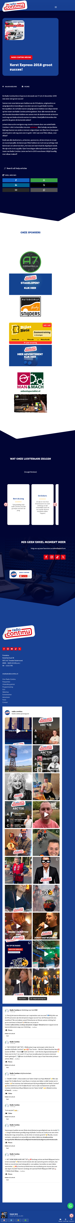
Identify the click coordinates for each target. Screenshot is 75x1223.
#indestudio (53, 1139)
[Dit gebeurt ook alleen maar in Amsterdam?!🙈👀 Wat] (18, 730)
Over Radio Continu (9, 679)
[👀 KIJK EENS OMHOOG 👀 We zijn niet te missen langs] (18, 758)
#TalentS (8, 1090)
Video (10, 1093)
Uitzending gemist (8, 684)
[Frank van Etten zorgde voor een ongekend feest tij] (18, 926)
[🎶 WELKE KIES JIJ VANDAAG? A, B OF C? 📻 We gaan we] (18, 814)
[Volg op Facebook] (46, 557)
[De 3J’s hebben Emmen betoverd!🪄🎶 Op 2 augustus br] (18, 981)
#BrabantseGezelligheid (23, 1139)
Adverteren (6, 697)
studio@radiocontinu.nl (10, 674)
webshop (33, 127)
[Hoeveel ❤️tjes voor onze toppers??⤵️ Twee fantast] (46, 981)
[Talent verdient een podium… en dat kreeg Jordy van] (46, 926)
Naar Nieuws (11, 87)
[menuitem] (4, 1220)
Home (26, 87)
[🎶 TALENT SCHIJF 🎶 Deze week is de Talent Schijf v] (46, 814)
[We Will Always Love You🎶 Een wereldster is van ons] (18, 786)
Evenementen (7, 695)
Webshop (5, 692)
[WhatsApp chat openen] (70, 1206)
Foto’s (4, 700)
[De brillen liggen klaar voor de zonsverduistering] (46, 870)
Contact (5, 702)
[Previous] (6, 504)
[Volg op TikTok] (57, 557)
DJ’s (3, 689)
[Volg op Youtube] (11, 648)
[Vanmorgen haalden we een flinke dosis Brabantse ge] (18, 842)
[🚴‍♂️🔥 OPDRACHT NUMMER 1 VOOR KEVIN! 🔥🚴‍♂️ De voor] (46, 786)
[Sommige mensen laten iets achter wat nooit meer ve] (46, 758)
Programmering (7, 687)
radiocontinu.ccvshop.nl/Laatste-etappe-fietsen (26, 1025)
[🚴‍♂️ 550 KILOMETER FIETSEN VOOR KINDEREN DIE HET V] (46, 842)
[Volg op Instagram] (51, 557)
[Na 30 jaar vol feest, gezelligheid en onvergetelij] (46, 953)
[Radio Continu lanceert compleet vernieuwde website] (18, 953)
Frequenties (6, 682)
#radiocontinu (48, 1137)
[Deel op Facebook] (15, 180)
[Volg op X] (63, 557)
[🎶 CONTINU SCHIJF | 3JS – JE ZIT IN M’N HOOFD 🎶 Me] (18, 898)
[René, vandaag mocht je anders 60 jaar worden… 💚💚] (18, 870)
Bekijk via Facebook (10, 1033)
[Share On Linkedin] (15, 185)
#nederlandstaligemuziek (40, 1139)
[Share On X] (44, 185)
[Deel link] (44, 190)
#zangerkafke (9, 1139)
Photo (10, 1030)
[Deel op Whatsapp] (44, 180)
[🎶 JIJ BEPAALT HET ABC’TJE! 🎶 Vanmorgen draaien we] (46, 730)
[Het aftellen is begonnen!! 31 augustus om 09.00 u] (46, 898)
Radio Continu (15, 1010)
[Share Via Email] (15, 190)
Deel (7, 1036)
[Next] (55, 504)
